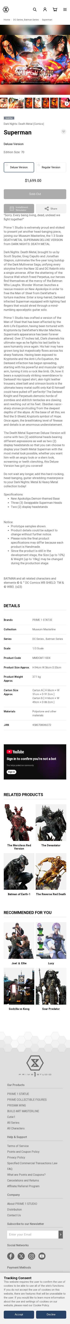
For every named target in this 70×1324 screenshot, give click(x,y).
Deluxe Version (19, 167)
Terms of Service (18, 1146)
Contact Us (14, 1215)
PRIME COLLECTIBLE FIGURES (27, 1099)
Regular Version (51, 167)
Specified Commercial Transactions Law (32, 1163)
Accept (19, 1314)
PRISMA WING (16, 1105)
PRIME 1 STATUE (42, 620)
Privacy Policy (16, 1157)
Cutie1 (11, 1117)
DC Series (18, 19)
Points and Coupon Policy (23, 1151)
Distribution (14, 1209)
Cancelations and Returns (23, 1180)
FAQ (9, 1169)
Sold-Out (35, 194)
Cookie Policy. (41, 1305)
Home (7, 19)
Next (67, 104)
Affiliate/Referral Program (23, 1186)
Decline (51, 1314)
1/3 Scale (38, 648)
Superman (47, 19)
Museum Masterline (44, 629)
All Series (13, 1122)
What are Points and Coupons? (26, 1174)
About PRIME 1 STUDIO (22, 1204)
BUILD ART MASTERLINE (23, 1111)
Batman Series (31, 19)
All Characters (16, 1128)
